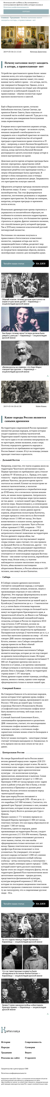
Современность (33, 1042)
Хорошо (26, 11)
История (5, 1042)
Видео (28, 1052)
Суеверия (30, 1047)
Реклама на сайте (10, 1057)
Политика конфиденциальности (13, 1073)
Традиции (6, 1052)
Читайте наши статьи (24, 263)
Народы (5, 1047)
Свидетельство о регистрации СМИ (14, 1068)
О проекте (30, 1057)
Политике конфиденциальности (16, 7)
